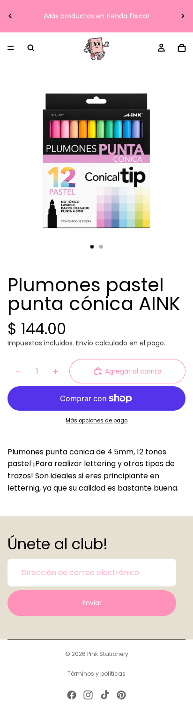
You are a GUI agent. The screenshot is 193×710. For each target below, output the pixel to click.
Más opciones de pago (96, 420)
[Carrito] (181, 48)
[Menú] (11, 48)
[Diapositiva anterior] (10, 16)
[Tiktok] (105, 695)
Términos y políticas (96, 674)
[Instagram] (88, 695)
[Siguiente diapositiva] (182, 16)
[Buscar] (31, 48)
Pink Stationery (107, 654)
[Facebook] (71, 695)
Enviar (92, 603)
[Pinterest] (121, 695)
